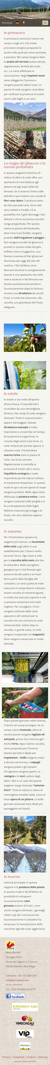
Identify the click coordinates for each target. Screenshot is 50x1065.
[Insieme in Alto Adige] (25, 1046)
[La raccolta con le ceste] (25, 702)
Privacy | (7, 1057)
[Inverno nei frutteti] (25, 858)
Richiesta (7, 22)
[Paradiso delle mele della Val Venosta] (25, 1020)
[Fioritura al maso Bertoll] (25, 117)
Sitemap (43, 1057)
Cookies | (32, 1057)
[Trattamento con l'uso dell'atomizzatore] (25, 375)
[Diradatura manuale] (25, 338)
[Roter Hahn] (10, 945)
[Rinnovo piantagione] (25, 830)
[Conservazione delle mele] (25, 667)
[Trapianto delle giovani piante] (25, 145)
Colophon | (19, 1057)
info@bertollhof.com (17, 980)
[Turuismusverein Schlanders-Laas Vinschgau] (25, 1007)
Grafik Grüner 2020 (29, 1061)
